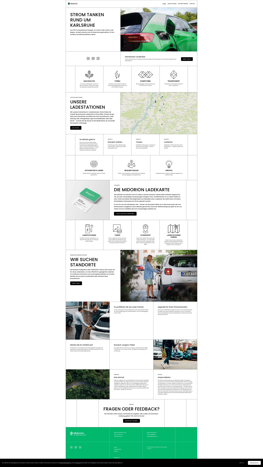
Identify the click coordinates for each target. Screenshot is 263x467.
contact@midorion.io (152, 436)
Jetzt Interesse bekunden (125, 213)
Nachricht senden (131, 421)
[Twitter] (88, 58)
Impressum (116, 457)
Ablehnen (241, 463)
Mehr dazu (187, 59)
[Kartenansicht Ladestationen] (159, 133)
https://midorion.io (152, 432)
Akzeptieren (254, 463)
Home (164, 3)
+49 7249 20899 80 (151, 434)
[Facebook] (98, 58)
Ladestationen (172, 3)
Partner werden (183, 3)
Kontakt (192, 3)
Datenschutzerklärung (65, 463)
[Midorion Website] (72, 3)
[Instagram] (93, 58)
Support (116, 451)
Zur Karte (75, 128)
